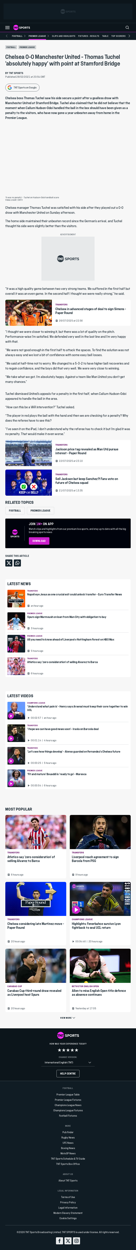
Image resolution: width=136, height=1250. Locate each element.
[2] (64, 1050)
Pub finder (68, 1132)
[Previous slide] (6, 36)
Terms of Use (68, 1197)
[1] (59, 1050)
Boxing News (68, 1148)
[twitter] (68, 1240)
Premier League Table (68, 1094)
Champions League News (68, 1105)
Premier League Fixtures (68, 1099)
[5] (76, 1050)
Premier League (27, 47)
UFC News (68, 1142)
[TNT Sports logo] (21, 27)
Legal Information (68, 1207)
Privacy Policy (68, 1202)
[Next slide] (129, 36)
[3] (68, 1050)
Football (11, 47)
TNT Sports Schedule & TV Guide (68, 1158)
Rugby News (68, 1137)
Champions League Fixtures (68, 1110)
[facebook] (59, 1240)
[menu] (127, 27)
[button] (7, 27)
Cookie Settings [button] (68, 1218)
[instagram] (76, 1240)
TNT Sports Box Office (68, 1163)
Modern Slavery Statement (68, 1212)
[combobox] (68, 1062)
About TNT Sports (68, 1180)
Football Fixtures (68, 1115)
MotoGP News (68, 1153)
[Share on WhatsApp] (17, 562)
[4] (72, 1050)
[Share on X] (8, 562)
